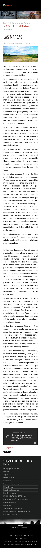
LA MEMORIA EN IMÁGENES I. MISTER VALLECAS (18, 511)
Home (5, 23)
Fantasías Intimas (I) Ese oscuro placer (15, 499)
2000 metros (7, 481)
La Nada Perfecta (8, 478)
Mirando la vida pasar (10, 514)
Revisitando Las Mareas (11, 490)
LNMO (10, 535)
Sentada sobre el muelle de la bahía (17, 26)
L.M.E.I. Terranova (8, 487)
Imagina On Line (32, 544)
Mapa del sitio (21, 538)
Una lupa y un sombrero (11, 469)
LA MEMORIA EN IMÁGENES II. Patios (15, 496)
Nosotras (6, 472)
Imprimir (9, 448)
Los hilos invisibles (9, 493)
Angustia (6, 475)
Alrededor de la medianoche (12, 508)
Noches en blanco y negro (11, 484)
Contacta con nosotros (24, 535)
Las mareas (7, 505)
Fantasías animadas (9, 502)
